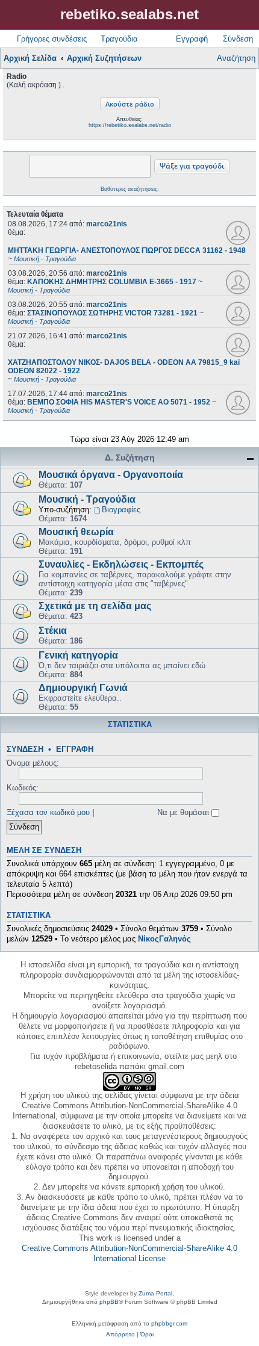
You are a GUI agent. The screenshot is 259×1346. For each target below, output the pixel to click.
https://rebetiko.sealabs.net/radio (130, 125)
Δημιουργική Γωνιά (83, 688)
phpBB (109, 1301)
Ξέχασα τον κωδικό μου (48, 812)
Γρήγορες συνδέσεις (52, 38)
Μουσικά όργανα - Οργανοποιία (111, 475)
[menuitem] (120, 1334)
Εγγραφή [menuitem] (192, 38)
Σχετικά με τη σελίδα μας (95, 606)
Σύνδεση (25, 749)
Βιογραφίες (121, 509)
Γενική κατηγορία (78, 655)
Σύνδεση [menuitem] (238, 38)
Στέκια (53, 630)
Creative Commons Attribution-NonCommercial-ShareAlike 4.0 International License (129, 1253)
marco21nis (106, 224)
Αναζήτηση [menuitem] (236, 58)
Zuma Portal (155, 1293)
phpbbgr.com (169, 1323)
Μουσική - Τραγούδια (87, 499)
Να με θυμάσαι (184, 812)
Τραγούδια (119, 38)
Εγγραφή (74, 749)
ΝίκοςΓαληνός (164, 938)
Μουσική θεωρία (76, 532)
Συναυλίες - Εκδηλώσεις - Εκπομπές (121, 564)
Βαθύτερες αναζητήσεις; (130, 189)
